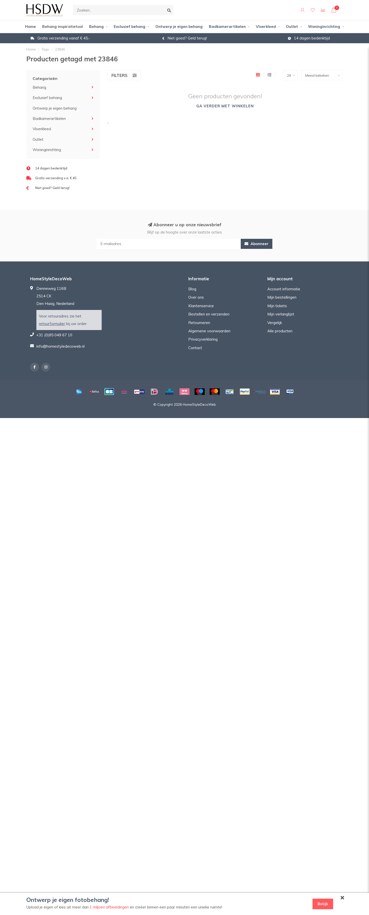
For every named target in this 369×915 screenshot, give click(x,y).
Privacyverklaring (203, 339)
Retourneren (199, 322)
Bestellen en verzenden (208, 314)
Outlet (292, 26)
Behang (96, 26)
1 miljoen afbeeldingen (109, 907)
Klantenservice (201, 305)
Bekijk (323, 903)
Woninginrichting (324, 26)
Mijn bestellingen (281, 297)
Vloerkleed (266, 26)
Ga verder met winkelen (225, 106)
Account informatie (283, 289)
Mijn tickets (277, 305)
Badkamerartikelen (227, 26)
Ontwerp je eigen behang (179, 26)
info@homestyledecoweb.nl (60, 346)
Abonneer (259, 243)
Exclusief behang (129, 26)
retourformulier (52, 323)
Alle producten (279, 331)
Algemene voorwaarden (209, 331)
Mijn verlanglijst (280, 314)
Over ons (196, 297)
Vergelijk (274, 322)
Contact (195, 347)
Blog (192, 289)
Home (30, 26)
